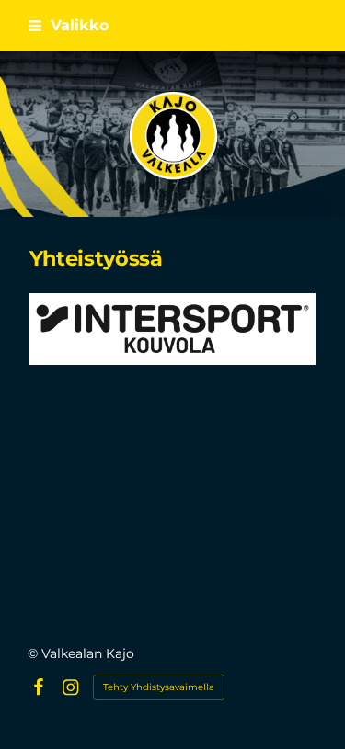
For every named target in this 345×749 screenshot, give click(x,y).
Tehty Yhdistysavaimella (158, 687)
